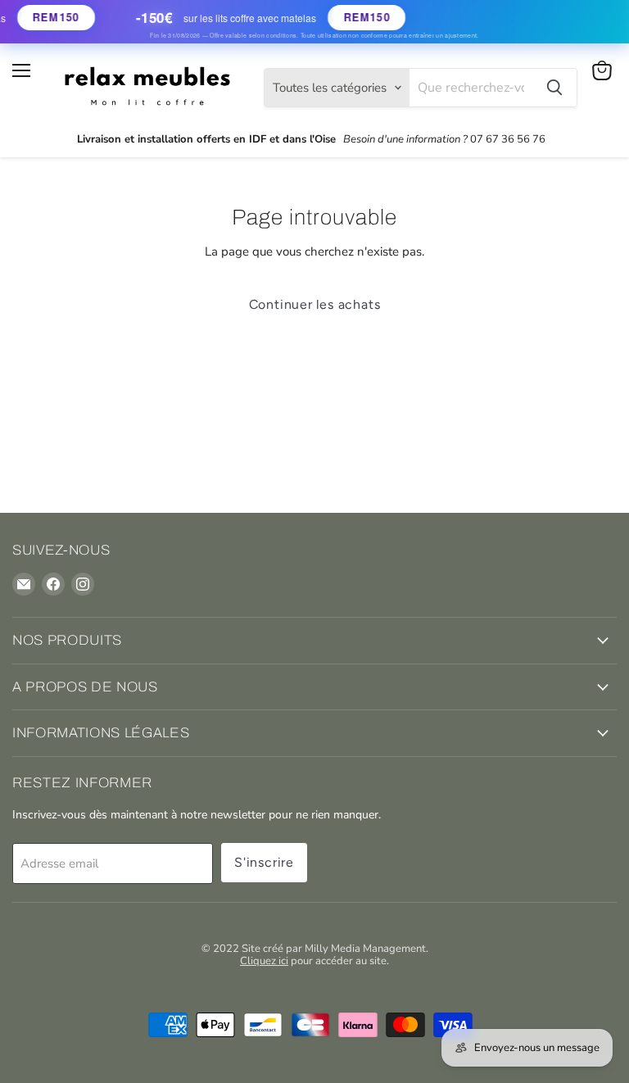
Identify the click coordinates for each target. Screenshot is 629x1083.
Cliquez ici (264, 961)
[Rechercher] (554, 87)
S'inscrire (264, 862)
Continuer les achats (315, 304)
